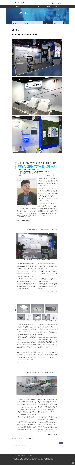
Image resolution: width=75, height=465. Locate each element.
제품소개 (27, 6)
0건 (16, 36)
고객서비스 (48, 6)
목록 (61, 442)
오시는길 (27, 455)
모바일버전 (30, 455)
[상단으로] (72, 462)
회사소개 (17, 6)
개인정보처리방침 (17, 455)
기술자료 (37, 6)
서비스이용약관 (23, 455)
